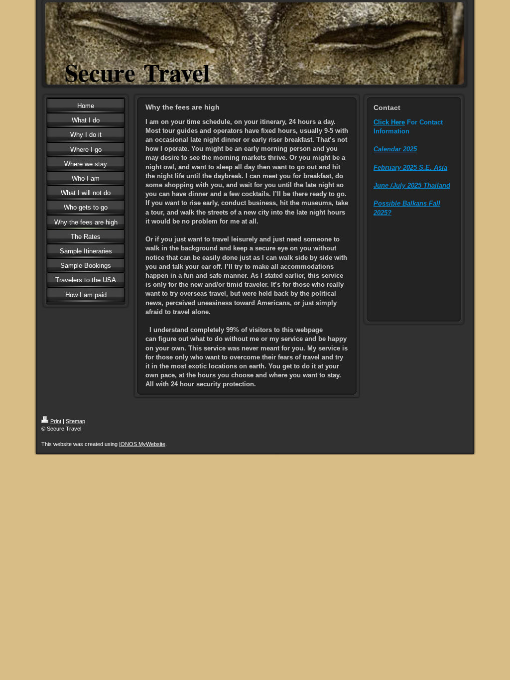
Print (55, 421)
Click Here (389, 122)
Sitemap (75, 421)
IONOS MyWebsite (142, 444)
